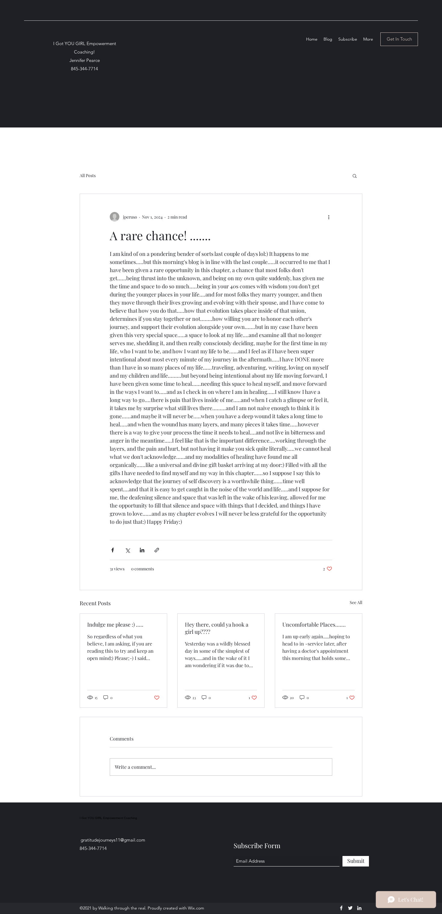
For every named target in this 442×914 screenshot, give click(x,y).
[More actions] (328, 216)
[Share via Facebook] (112, 550)
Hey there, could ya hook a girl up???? (216, 628)
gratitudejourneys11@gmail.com (113, 840)
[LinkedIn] (359, 908)
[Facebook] (341, 908)
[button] (355, 175)
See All (356, 602)
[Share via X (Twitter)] (127, 550)
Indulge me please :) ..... (115, 624)
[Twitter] (350, 908)
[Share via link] (157, 550)
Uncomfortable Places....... (314, 624)
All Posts (88, 175)
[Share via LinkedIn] (142, 550)
